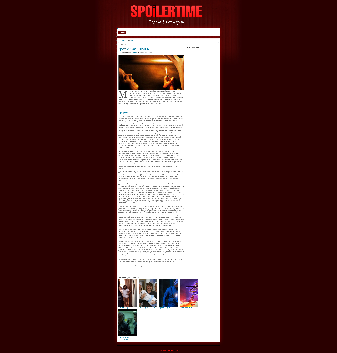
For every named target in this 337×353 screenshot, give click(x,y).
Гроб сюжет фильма (135, 48)
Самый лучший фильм (147, 308)
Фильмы (134, 52)
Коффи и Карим (124, 308)
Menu (119, 29)
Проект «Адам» (165, 308)
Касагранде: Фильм (187, 308)
